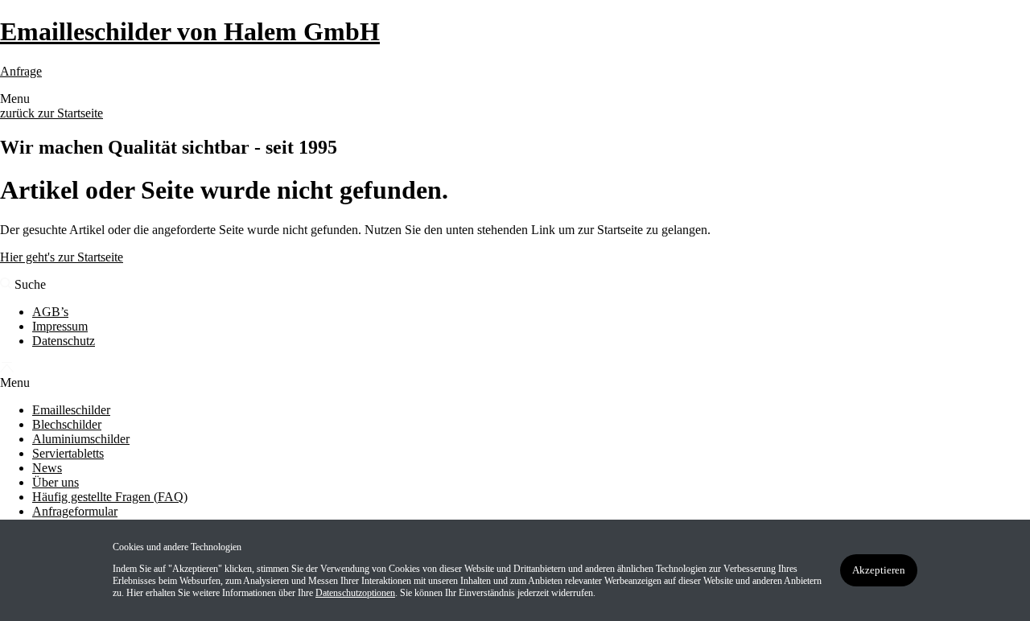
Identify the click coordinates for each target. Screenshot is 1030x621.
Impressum (60, 326)
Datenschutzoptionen (355, 592)
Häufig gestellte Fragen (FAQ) (109, 497)
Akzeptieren (878, 570)
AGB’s (50, 312)
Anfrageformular (74, 511)
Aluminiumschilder (81, 439)
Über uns (55, 482)
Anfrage (21, 71)
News (47, 468)
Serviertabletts (68, 453)
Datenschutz (63, 341)
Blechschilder (66, 424)
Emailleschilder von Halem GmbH (190, 31)
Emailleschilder (71, 410)
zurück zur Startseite (51, 113)
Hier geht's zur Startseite (61, 257)
